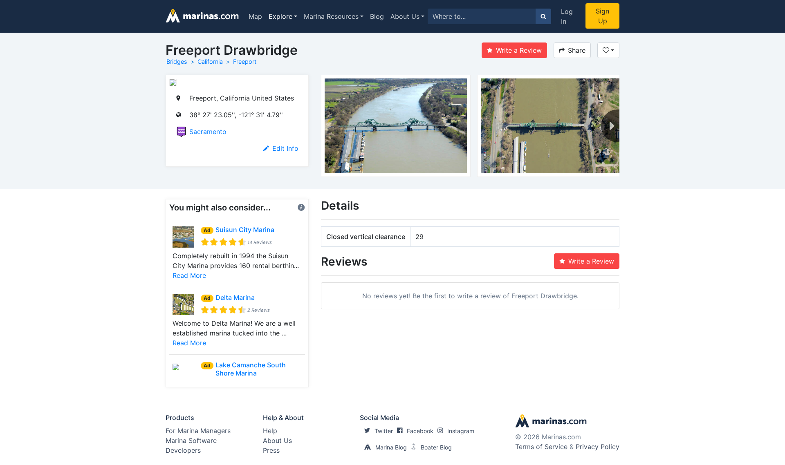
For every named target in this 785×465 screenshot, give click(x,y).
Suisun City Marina (244, 230)
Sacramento (208, 131)
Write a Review (519, 50)
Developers (183, 450)
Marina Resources (331, 16)
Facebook (420, 430)
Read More (189, 275)
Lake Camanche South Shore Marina (250, 369)
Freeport (244, 61)
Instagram (460, 430)
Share (576, 50)
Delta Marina (235, 297)
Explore (280, 16)
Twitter (384, 430)
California (210, 61)
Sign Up (602, 16)
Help (270, 431)
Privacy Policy (597, 447)
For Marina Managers (198, 431)
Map (255, 16)
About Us (404, 16)
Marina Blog (391, 447)
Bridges (176, 61)
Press (271, 450)
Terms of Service (541, 447)
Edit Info (285, 148)
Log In (567, 16)
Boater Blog (436, 447)
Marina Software (191, 440)
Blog (377, 16)
